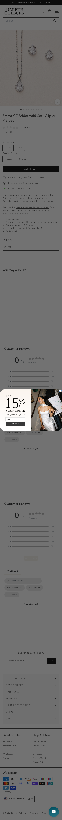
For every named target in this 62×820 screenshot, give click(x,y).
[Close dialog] (60, 391)
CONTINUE (15, 424)
